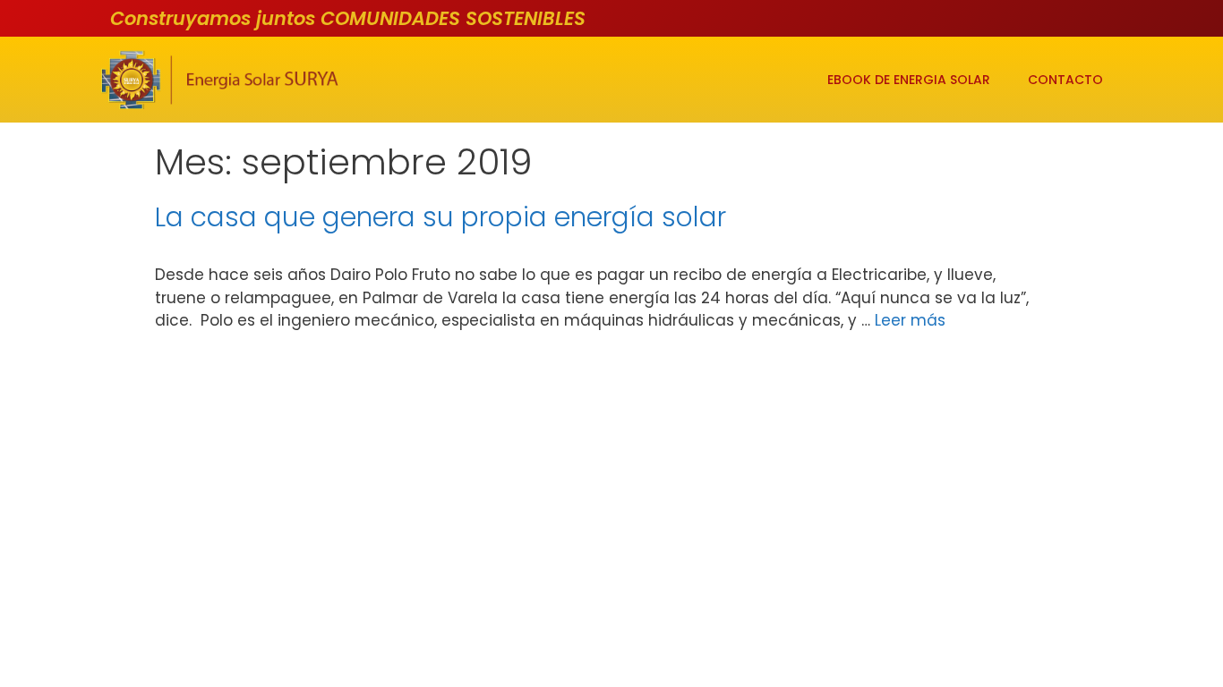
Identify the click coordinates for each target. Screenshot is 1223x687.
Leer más (910, 320)
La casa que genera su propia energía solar (440, 217)
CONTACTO (1065, 80)
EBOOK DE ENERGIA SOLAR (908, 80)
